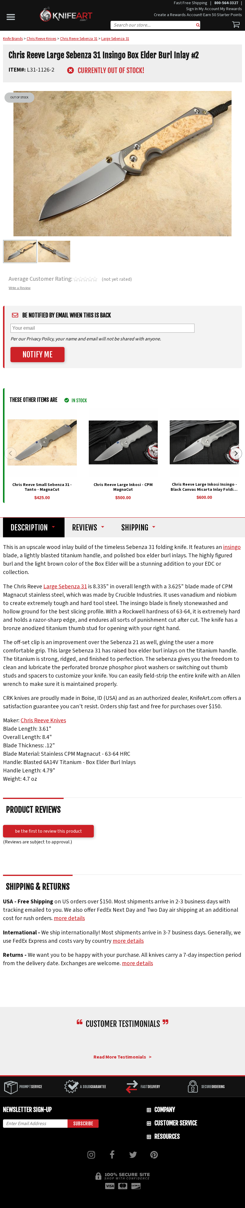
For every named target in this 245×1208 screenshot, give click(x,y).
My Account (209, 9)
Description (29, 527)
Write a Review (19, 288)
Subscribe (83, 1124)
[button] (12, 15)
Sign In (192, 9)
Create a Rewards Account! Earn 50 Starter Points (198, 15)
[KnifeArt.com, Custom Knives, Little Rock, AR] (122, 1042)
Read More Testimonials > (122, 1057)
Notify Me (37, 354)
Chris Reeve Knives (43, 720)
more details (69, 918)
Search (198, 25)
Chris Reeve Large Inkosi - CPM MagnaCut (123, 487)
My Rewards (231, 9)
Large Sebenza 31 (65, 586)
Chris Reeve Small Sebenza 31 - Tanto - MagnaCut (42, 487)
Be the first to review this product (48, 831)
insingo (232, 547)
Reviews (84, 527)
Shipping (134, 527)
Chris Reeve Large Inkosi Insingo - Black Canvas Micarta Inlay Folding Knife (204, 490)
